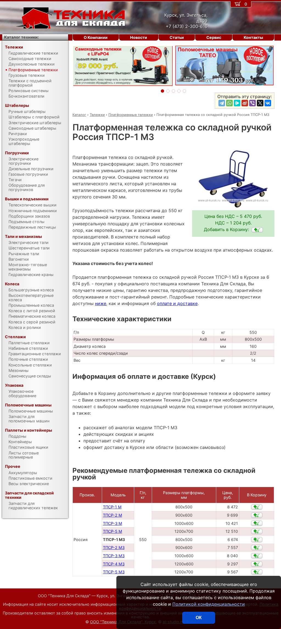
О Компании (96, 37)
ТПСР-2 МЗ (114, 547)
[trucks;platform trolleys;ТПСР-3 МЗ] (256, 556)
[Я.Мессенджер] (237, 103)
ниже (100, 303)
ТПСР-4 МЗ (114, 564)
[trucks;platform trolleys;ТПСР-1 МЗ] (257, 230)
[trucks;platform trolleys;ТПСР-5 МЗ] (256, 572)
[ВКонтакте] (268, 103)
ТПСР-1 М (112, 507)
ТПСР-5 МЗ (114, 572)
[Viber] (252, 103)
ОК (199, 617)
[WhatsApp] (229, 103)
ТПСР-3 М (112, 523)
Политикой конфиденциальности (208, 604)
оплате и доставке (177, 303)
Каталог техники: (21, 37)
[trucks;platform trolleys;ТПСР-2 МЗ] (256, 547)
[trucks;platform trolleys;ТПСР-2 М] (256, 515)
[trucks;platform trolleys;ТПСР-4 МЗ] (256, 564)
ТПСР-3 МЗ (114, 555)
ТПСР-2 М (112, 515)
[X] (260, 103)
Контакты (253, 37)
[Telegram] (221, 103)
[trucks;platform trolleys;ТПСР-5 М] (256, 531)
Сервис (213, 37)
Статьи (177, 37)
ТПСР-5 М (112, 531)
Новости (138, 37)
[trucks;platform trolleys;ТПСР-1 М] (256, 507)
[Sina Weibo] (244, 103)
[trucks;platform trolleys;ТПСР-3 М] (256, 523)
